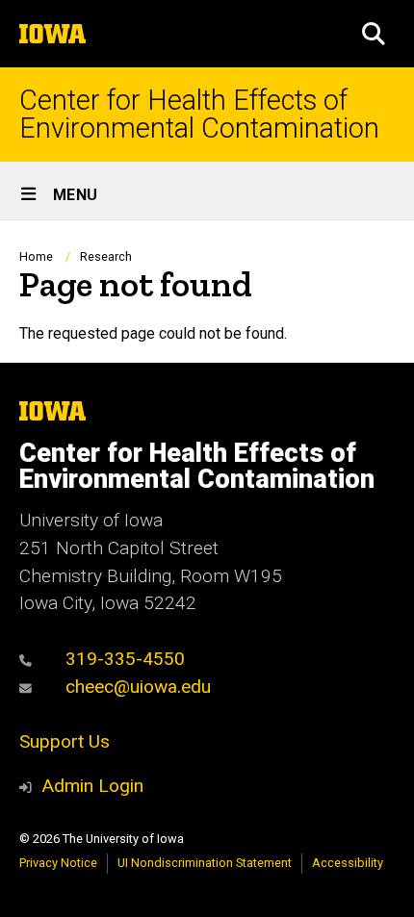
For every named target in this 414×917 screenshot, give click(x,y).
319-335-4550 (123, 659)
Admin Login (92, 786)
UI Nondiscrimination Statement (204, 862)
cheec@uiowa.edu (136, 686)
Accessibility (347, 862)
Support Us (64, 741)
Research (106, 256)
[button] (373, 33)
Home (36, 256)
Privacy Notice (58, 862)
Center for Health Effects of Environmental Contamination (199, 114)
